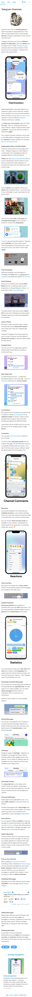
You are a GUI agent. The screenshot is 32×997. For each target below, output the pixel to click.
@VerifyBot (25, 814)
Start (3, 2)
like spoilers (26, 277)
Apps (14, 2)
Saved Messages (18, 290)
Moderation (22, 995)
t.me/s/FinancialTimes (10, 141)
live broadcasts (18, 414)
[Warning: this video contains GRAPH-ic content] (16, 640)
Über (7, 995)
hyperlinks (4, 277)
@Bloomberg (12, 115)
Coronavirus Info (24, 115)
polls (10, 348)
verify (26, 799)
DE (25, 2)
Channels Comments (18, 861)
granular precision (7, 825)
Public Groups (25, 864)
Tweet (13, 947)
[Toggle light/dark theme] (29, 2)
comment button (15, 436)
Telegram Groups (21, 45)
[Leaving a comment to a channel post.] (16, 478)
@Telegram (22, 118)
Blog (11, 995)
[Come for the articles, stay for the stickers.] (16, 80)
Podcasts (4, 241)
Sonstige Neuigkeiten (16, 955)
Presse (16, 995)
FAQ (8, 2)
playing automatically (18, 158)
